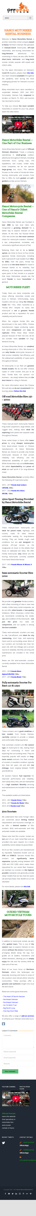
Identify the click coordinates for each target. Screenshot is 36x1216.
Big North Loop (9, 1008)
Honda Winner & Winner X (21, 564)
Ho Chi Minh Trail (9, 1005)
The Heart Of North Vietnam (14, 996)
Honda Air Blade (17, 803)
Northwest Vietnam (10, 1002)
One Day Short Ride (10, 1011)
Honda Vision (16, 800)
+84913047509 (28, 1142)
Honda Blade (16, 677)
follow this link (20, 391)
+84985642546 (28, 1150)
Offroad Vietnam (9, 1113)
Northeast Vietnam (10, 999)
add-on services (27, 1016)
